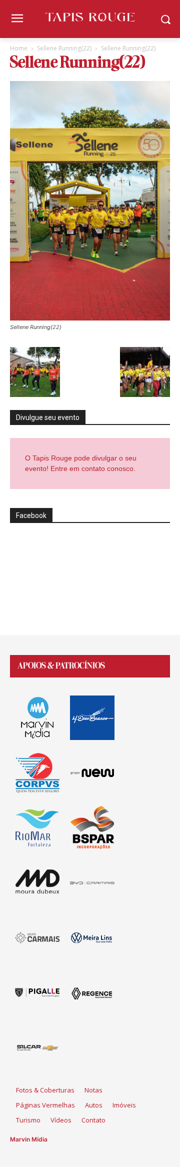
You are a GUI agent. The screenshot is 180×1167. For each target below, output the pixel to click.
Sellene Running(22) (64, 48)
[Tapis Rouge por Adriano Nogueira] (90, 17)
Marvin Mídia (29, 1139)
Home (19, 48)
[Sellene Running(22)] (90, 318)
